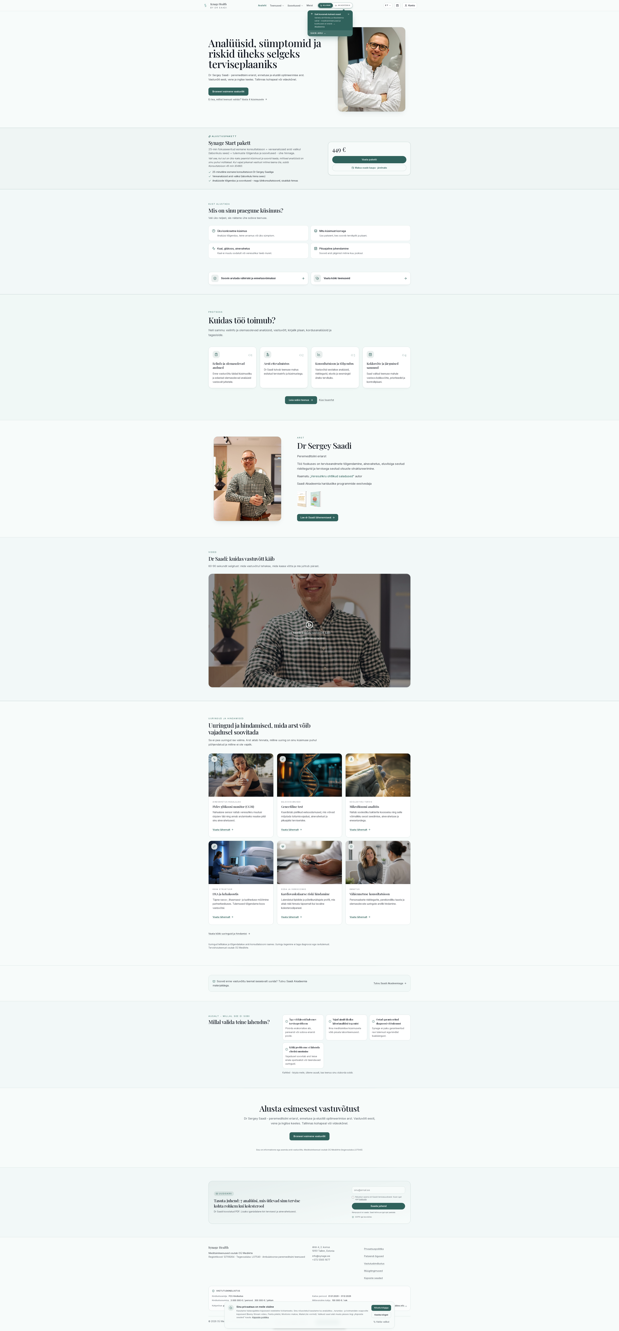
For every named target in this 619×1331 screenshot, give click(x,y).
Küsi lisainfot (326, 400)
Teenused (275, 5)
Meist (310, 5)
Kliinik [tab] (327, 5)
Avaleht (262, 5)
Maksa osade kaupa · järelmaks (371, 167)
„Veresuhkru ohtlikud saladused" (332, 476)
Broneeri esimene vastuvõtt (228, 91)
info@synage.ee (321, 1256)
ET (386, 5)
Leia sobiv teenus (299, 400)
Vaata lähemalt (221, 829)
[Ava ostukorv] (397, 5)
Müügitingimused (373, 1270)
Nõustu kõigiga (381, 1308)
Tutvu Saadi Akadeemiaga (388, 983)
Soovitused (294, 5)
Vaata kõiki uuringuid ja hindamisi (227, 933)
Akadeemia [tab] (344, 5)
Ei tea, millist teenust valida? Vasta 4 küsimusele (236, 99)
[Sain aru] (349, 14)
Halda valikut (382, 1322)
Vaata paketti (369, 159)
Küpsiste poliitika (260, 1317)
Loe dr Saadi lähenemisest (315, 517)
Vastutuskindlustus (374, 1263)
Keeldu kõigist (381, 1315)
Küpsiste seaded (373, 1278)
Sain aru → (318, 33)
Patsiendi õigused (374, 1256)
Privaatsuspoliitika (374, 1249)
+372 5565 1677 (321, 1259)
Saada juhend (379, 1206)
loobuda (363, 1199)
